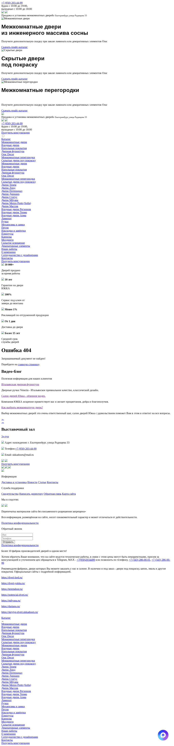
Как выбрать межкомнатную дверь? (22, 407)
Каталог (6, 139)
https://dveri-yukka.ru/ (13, 583)
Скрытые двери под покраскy (18, 160)
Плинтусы (7, 233)
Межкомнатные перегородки (18, 157)
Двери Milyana (9, 200)
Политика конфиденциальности (20, 523)
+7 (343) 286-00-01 (139, 559)
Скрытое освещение (13, 242)
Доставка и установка (14, 482)
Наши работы (9, 249)
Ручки (4, 221)
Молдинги (7, 239)
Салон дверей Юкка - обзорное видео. (23, 395)
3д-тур (5, 436)
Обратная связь (52, 493)
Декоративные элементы (15, 245)
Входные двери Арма (13, 215)
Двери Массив (9, 206)
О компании (8, 252)
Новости (32, 482)
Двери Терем (8, 184)
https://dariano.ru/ (10, 606)
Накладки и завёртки (13, 230)
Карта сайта (69, 493)
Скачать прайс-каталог (14, 47)
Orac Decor (7, 154)
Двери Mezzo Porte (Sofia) (16, 203)
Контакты (7, 258)
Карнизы (6, 236)
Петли (5, 227)
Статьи (42, 482)
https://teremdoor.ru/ (12, 589)
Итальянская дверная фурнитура (20, 384)
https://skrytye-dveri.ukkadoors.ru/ (19, 612)
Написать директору (31, 493)
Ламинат (6, 218)
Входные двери (10, 145)
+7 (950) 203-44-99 (12, 2)
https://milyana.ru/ (11, 600)
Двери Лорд (8, 187)
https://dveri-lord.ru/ (12, 577)
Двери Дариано (10, 194)
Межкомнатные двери (14, 142)
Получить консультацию (15, 261)
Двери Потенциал (11, 191)
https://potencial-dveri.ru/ (14, 594)
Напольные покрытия (14, 148)
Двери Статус (9, 197)
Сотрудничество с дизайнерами (19, 255)
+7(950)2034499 (86, 559)
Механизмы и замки (13, 224)
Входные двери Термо (14, 212)
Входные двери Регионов (16, 209)
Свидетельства (10, 493)
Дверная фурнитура (12, 151)
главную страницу (28, 364)
